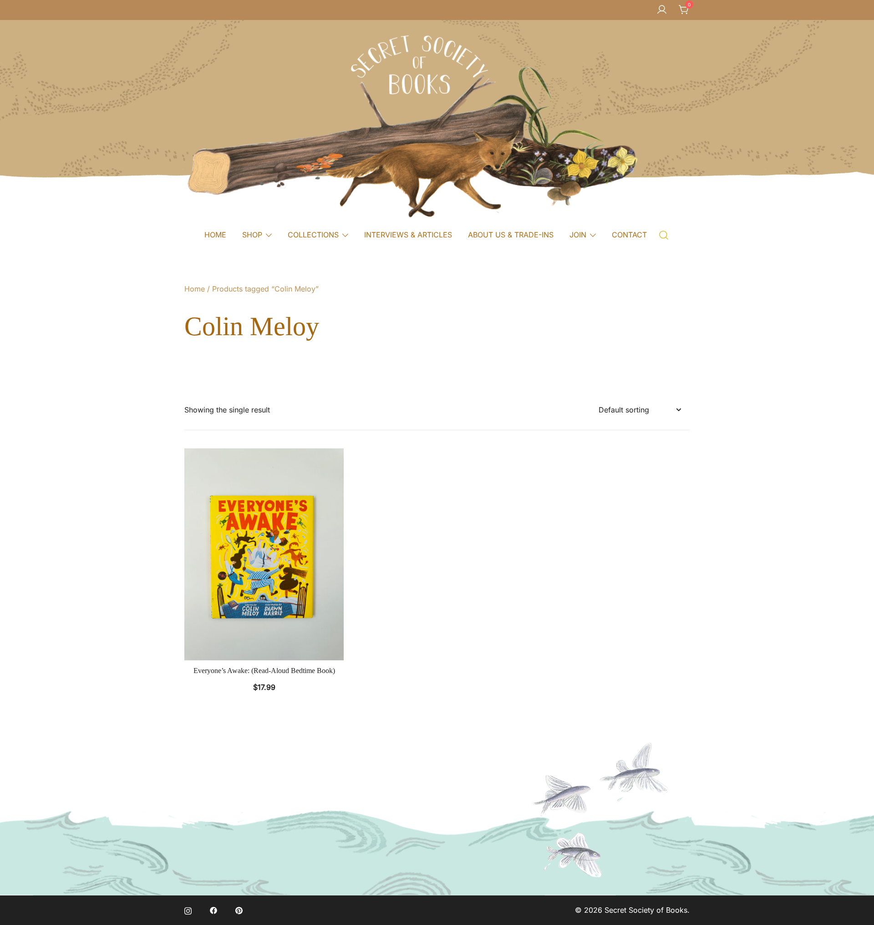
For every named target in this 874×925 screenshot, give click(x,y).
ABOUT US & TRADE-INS (511, 234)
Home (194, 288)
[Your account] (661, 10)
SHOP (252, 234)
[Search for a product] (664, 234)
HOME (215, 234)
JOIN (577, 234)
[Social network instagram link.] (188, 910)
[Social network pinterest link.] (239, 910)
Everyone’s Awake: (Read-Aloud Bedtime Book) (264, 670)
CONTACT (629, 234)
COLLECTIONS (313, 234)
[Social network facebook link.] (213, 910)
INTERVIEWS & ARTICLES (408, 234)
